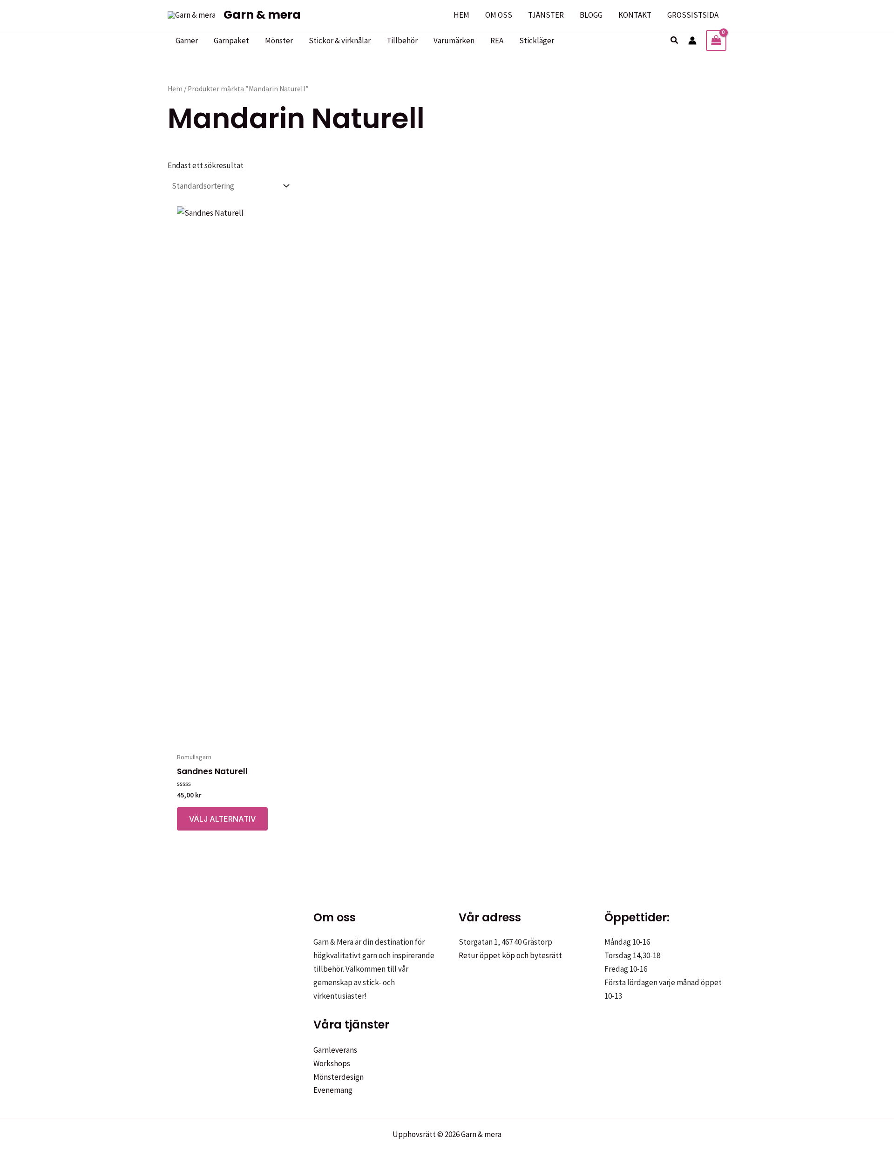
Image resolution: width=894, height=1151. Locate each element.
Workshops (331, 1063)
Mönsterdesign (338, 1077)
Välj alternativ (222, 819)
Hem (175, 88)
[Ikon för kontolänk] (692, 40)
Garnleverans (335, 1050)
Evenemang (332, 1090)
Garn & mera (262, 15)
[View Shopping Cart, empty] (716, 40)
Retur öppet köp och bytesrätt (510, 955)
